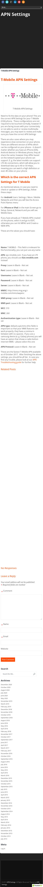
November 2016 (6, 753)
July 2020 (4, 693)
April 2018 (4, 729)
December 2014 (6, 803)
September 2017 (6, 740)
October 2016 (5, 756)
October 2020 (5, 687)
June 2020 (4, 696)
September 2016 (6, 759)
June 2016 (4, 767)
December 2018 (6, 709)
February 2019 (6, 707)
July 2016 (4, 764)
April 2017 (4, 745)
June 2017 (4, 742)
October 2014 (5, 808)
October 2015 (5, 784)
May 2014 (4, 817)
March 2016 (5, 775)
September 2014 (6, 811)
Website (4, 648)
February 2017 (6, 751)
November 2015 (6, 781)
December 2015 (6, 778)
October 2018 (5, 715)
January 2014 (5, 828)
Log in (3, 848)
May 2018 (4, 726)
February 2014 (6, 825)
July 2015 (4, 789)
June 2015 (4, 792)
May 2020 (4, 698)
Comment (6, 591)
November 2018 (6, 712)
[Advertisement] (21, 45)
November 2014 (6, 806)
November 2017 (6, 734)
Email (4, 637)
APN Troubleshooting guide (19, 361)
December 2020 (6, 684)
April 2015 (4, 795)
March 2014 (5, 822)
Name (5, 625)
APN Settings (15, 14)
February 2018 (6, 731)
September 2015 (6, 786)
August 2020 (5, 690)
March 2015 (5, 797)
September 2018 (6, 718)
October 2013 (5, 836)
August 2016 (5, 762)
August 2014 (5, 814)
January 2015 (5, 800)
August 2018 (5, 720)
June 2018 (4, 723)
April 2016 (4, 773)
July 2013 (4, 839)
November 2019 (6, 701)
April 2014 (4, 819)
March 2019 (5, 704)
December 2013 (6, 831)
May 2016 (4, 770)
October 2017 (5, 737)
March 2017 (5, 748)
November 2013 (6, 833)
